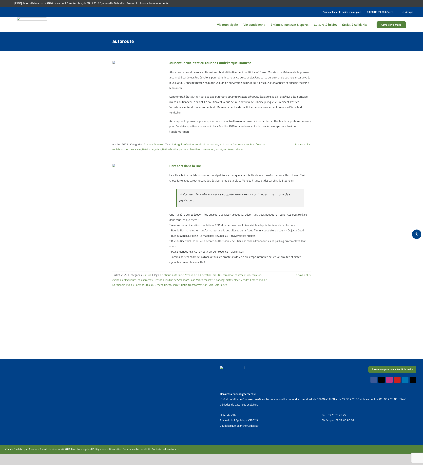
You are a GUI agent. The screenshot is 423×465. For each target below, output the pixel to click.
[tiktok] (413, 380)
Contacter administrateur (165, 449)
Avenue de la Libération (198, 275)
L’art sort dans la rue (185, 166)
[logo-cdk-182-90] (32, 18)
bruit (222, 144)
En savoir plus (302, 144)
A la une (148, 144)
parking (220, 280)
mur (126, 149)
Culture (147, 275)
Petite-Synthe (170, 149)
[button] (374, 24)
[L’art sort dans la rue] (138, 180)
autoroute (212, 144)
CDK (219, 275)
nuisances (135, 149)
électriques (130, 280)
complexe (228, 275)
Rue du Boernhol (135, 285)
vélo (211, 285)
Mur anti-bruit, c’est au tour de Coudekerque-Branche (210, 63)
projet (218, 149)
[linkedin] (405, 380)
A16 (174, 144)
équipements (145, 280)
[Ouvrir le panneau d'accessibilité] (416, 234)
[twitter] (381, 380)
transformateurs (198, 285)
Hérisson (159, 280)
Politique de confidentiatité (106, 449)
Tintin (184, 285)
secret (176, 285)
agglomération (185, 144)
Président (195, 149)
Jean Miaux (196, 280)
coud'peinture (242, 275)
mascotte (209, 280)
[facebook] (373, 380)
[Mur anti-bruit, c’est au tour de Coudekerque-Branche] (138, 77)
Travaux (158, 144)
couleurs (256, 275)
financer (260, 144)
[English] (11, 11)
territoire (228, 149)
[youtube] (397, 380)
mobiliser (117, 149)
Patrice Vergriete (151, 149)
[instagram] (389, 380)
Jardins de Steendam (177, 280)
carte (229, 144)
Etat (252, 144)
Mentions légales (81, 449)
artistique (165, 275)
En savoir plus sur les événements (148, 3)
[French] (16, 11)
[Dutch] (7, 11)
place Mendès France (246, 280)
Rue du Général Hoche (158, 285)
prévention (208, 149)
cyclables (117, 280)
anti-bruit (200, 144)
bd (214, 275)
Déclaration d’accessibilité (136, 449)
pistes (229, 280)
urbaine (239, 149)
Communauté (241, 144)
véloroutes (221, 285)
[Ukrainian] (20, 11)
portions (184, 149)
